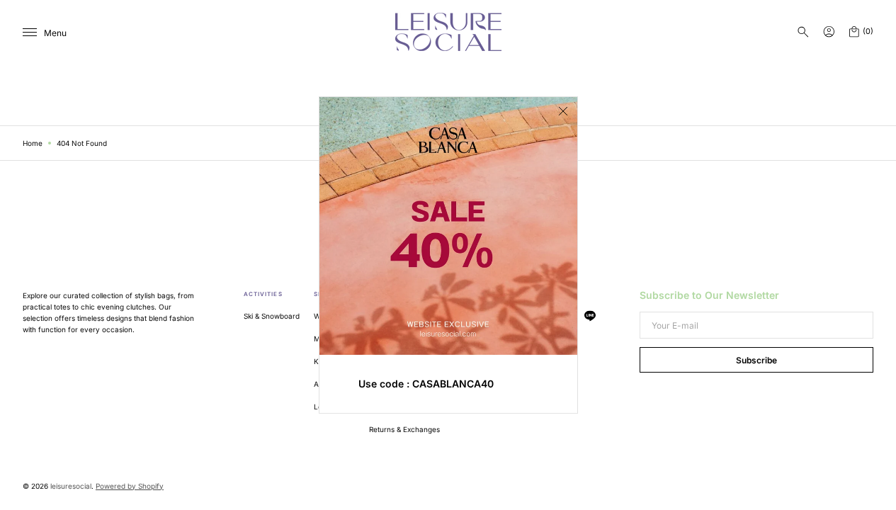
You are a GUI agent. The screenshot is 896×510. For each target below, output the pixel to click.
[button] (803, 32)
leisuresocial (70, 486)
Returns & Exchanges (404, 429)
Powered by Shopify (130, 486)
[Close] (563, 111)
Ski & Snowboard (272, 316)
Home (32, 143)
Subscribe (756, 360)
